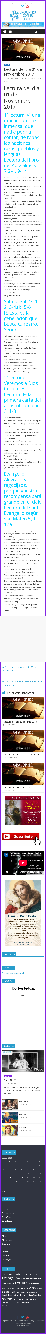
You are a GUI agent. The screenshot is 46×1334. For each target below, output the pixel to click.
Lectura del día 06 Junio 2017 (18, 787)
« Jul (3, 1191)
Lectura (34, 78)
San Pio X (10, 1080)
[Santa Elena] (10, 1126)
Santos (37, 1299)
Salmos (5, 1252)
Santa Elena (24, 1127)
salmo (6, 81)
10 (4, 1173)
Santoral (8, 1076)
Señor (11, 1303)
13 (22, 1173)
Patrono (29, 1292)
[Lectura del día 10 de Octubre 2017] (23, 731)
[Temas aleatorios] (41, 31)
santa (16, 1299)
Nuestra (39, 1289)
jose (8, 1283)
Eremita (34, 1274)
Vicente (36, 1303)
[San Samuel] (10, 1100)
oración (13, 1292)
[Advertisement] (23, 639)
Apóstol (19, 1274)
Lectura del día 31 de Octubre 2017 (19, 669)
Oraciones (6, 1244)
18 (10, 1177)
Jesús (4, 1283)
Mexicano (19, 1288)
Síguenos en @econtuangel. (13, 973)
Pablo (18, 1292)
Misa (26, 1288)
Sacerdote (37, 1295)
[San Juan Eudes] (10, 1113)
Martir (5, 1288)
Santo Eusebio (7, 1221)
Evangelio (27, 78)
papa (23, 1292)
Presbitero (7, 1294)
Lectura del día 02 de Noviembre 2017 (22, 683)
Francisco (21, 1279)
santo (22, 1299)
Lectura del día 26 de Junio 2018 (20, 721)
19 (16, 1177)
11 (10, 1173)
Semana (5, 1303)
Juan (12, 1283)
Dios (23, 1274)
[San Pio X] (23, 1051)
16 (40, 1173)
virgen (5, 1305)
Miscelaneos (7, 1240)
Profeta (15, 1295)
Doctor (28, 1274)
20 (22, 1177)
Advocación (11, 1274)
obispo (5, 1291)
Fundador (29, 1278)
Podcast (5, 1248)
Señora (16, 1302)
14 (28, 1173)
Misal (7, 65)
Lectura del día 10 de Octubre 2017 (21, 754)
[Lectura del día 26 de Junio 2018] (23, 698)
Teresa (31, 1303)
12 (16, 1173)
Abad (4, 1274)
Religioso (29, 1295)
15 (34, 1173)
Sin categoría (7, 1259)
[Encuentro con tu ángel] (5, 31)
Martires (12, 1289)
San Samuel (24, 1101)
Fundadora (37, 1278)
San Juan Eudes (25, 1114)
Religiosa (22, 1295)
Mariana (37, 1283)
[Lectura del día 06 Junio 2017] (23, 764)
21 (28, 1177)
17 (4, 1177)
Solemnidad (24, 1303)
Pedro (34, 1292)
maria (31, 1283)
